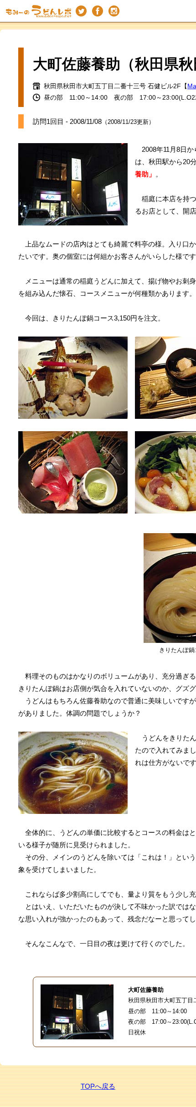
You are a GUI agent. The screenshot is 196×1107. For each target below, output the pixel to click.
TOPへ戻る (98, 1086)
